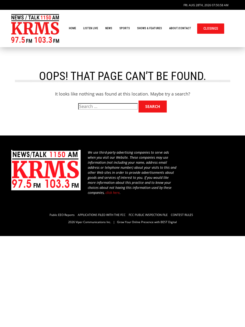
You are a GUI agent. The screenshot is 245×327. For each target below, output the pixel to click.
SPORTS (124, 28)
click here (113, 192)
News (108, 28)
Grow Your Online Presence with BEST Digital (147, 222)
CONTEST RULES (182, 215)
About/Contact (180, 28)
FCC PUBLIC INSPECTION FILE (148, 215)
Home (72, 28)
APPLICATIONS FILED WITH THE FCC (102, 215)
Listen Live (90, 28)
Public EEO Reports (62, 215)
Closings (210, 28)
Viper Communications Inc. (93, 222)
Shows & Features (149, 28)
